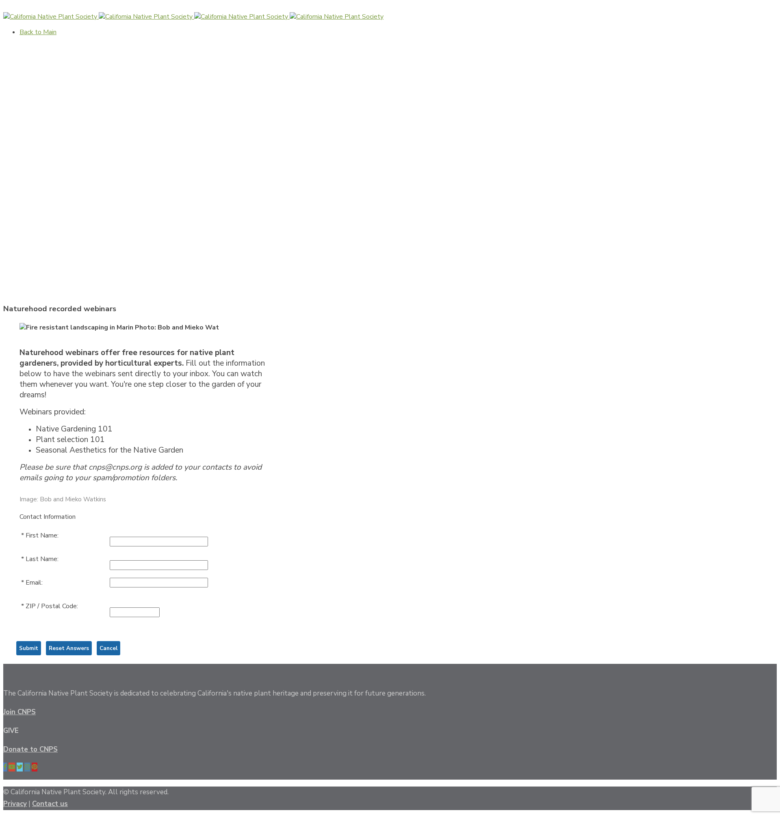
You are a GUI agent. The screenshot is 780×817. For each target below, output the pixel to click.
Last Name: (42, 559)
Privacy (15, 803)
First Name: (42, 535)
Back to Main (21, 7)
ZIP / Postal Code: (52, 606)
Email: (34, 582)
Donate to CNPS (30, 749)
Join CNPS (19, 712)
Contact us (50, 803)
